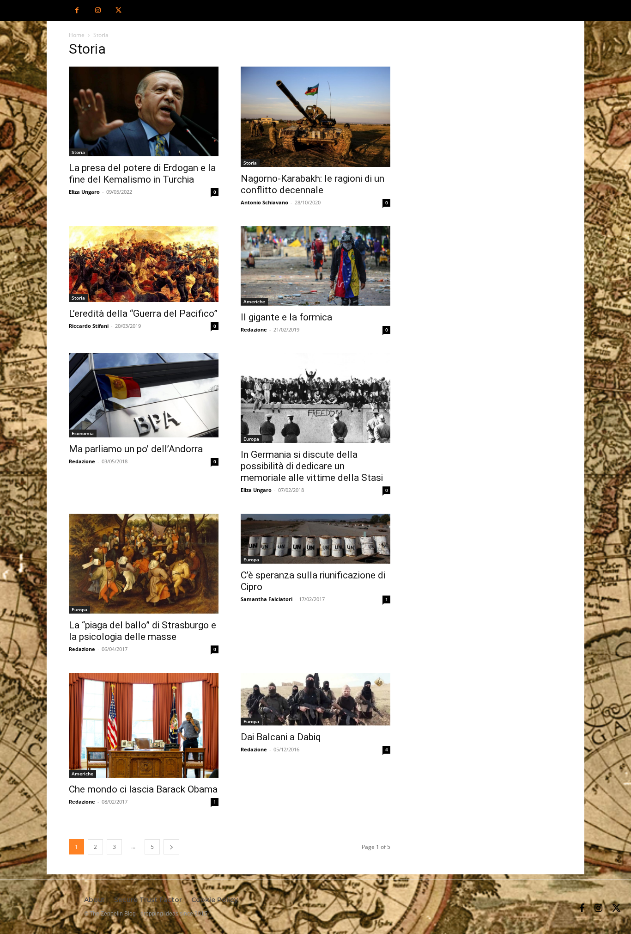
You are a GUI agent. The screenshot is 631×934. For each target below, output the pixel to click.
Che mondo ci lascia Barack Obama (143, 789)
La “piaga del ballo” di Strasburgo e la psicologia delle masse (142, 631)
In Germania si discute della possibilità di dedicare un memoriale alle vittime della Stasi (312, 466)
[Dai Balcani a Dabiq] (315, 699)
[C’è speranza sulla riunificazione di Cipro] (315, 539)
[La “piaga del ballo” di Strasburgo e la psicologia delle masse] (143, 564)
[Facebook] (77, 10)
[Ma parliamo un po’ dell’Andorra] (143, 395)
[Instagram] (98, 10)
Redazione (254, 329)
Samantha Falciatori (266, 599)
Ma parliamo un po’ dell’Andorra (136, 449)
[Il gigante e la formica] (315, 266)
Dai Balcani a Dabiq (281, 737)
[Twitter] (118, 10)
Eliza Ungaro (84, 191)
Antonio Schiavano (264, 202)
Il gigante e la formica (286, 317)
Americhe (254, 301)
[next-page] (171, 846)
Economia (83, 433)
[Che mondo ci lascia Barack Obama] (143, 725)
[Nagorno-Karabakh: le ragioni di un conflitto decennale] (315, 117)
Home (77, 35)
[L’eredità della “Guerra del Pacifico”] (143, 264)
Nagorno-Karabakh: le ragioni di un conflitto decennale (312, 184)
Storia (78, 152)
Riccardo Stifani (89, 325)
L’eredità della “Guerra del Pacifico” (143, 313)
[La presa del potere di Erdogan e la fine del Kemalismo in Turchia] (143, 111)
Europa (251, 439)
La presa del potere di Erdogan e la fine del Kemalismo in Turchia (142, 173)
